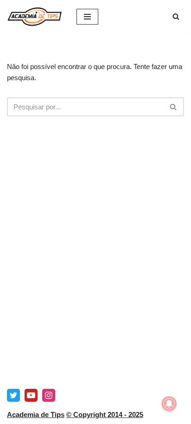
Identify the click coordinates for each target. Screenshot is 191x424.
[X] (13, 395)
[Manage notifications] (169, 403)
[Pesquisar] (175, 16)
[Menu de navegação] (87, 17)
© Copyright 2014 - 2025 (104, 414)
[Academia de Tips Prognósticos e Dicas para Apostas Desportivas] (35, 16)
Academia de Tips (35, 414)
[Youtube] (31, 395)
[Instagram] (48, 395)
